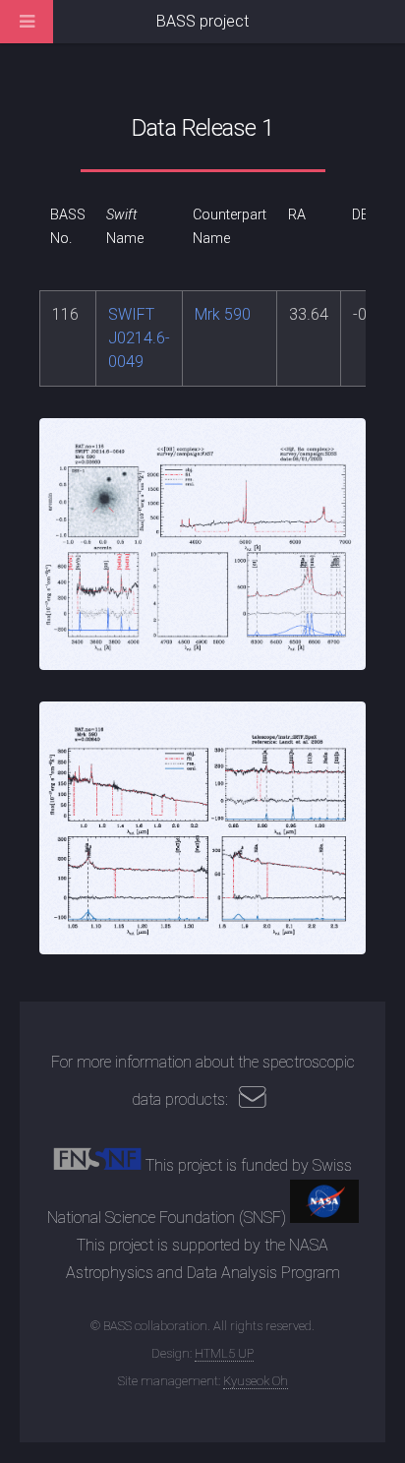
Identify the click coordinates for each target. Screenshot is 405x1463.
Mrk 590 (223, 314)
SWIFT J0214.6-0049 (139, 338)
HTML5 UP (224, 1353)
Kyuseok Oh (255, 1380)
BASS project (202, 21)
